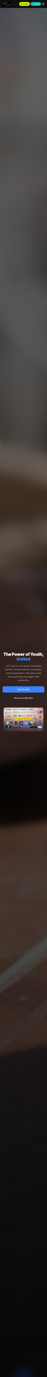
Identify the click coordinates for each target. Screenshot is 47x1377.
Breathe (37, 4)
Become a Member (23, 698)
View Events (23, 689)
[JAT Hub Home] (6, 4)
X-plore (25, 4)
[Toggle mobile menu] (43, 4)
